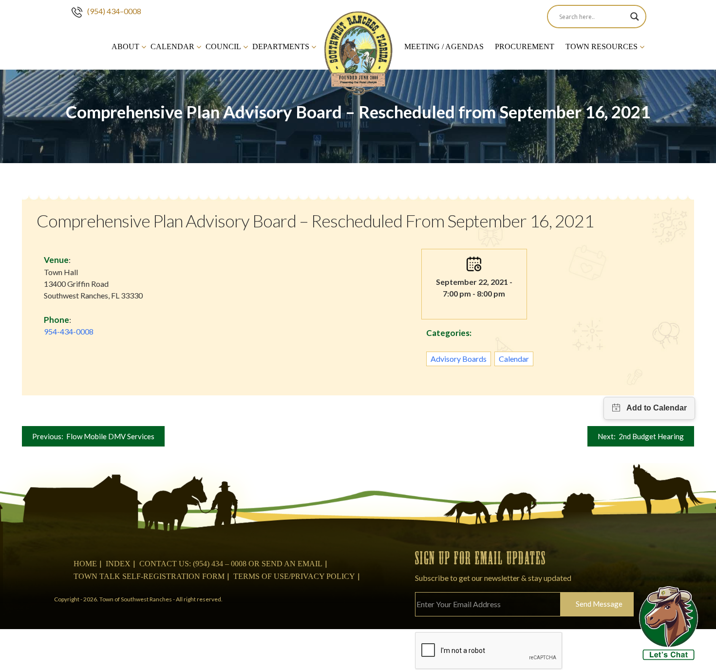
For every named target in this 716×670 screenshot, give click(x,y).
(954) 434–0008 (114, 11)
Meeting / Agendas (444, 46)
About (125, 46)
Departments (280, 46)
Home (85, 563)
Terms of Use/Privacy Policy (294, 576)
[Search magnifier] (634, 16)
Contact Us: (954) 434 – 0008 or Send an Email (230, 563)
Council (223, 46)
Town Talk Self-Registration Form (149, 576)
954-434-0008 (69, 331)
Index (118, 563)
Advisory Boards (459, 358)
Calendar (172, 46)
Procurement (524, 46)
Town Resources (601, 46)
